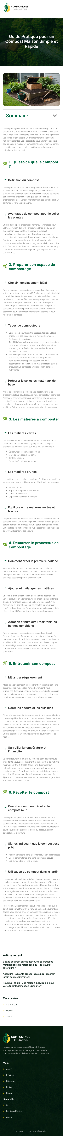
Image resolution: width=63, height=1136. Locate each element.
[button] (55, 115)
